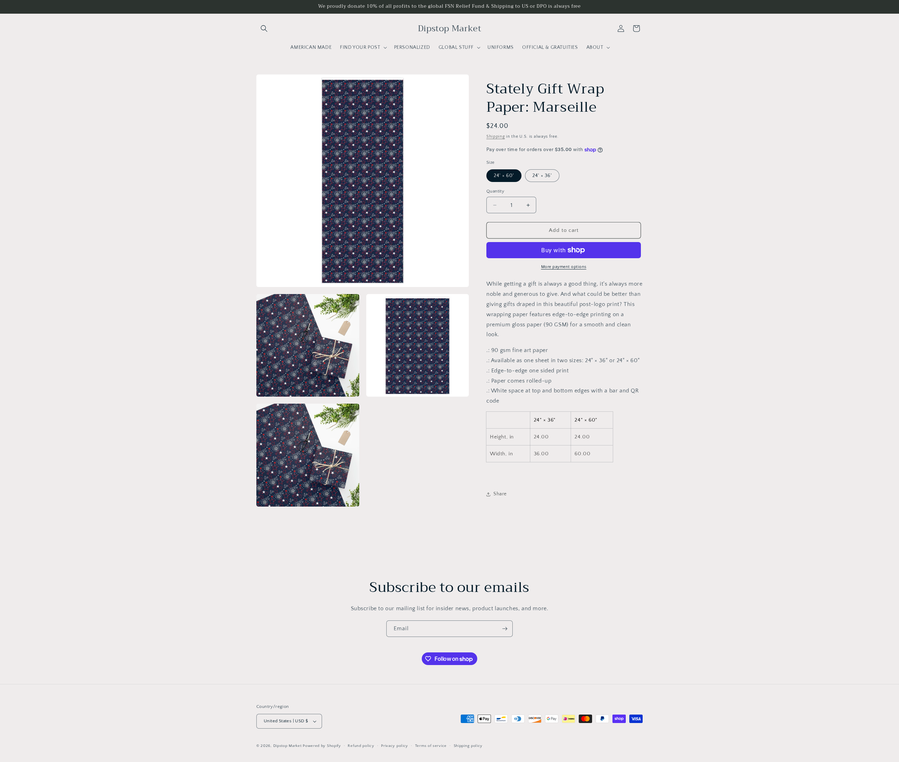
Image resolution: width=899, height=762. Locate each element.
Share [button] (500, 494)
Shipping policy (468, 746)
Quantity (495, 191)
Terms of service (431, 746)
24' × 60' (504, 175)
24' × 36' (542, 175)
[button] (264, 28)
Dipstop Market (287, 746)
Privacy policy (394, 746)
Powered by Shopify (322, 746)
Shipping (495, 136)
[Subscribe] (504, 628)
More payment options (563, 267)
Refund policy (361, 746)
